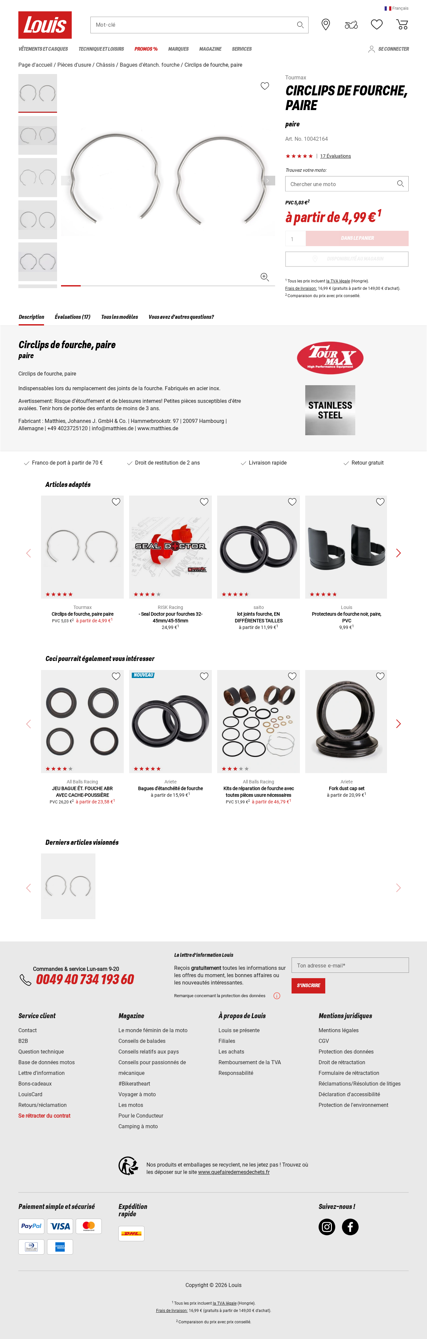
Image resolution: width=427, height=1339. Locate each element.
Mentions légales (339, 1030)
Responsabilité (236, 1073)
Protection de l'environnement (353, 1105)
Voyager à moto (137, 1094)
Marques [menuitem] (178, 49)
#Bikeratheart (134, 1084)
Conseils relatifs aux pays (148, 1052)
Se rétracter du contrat (44, 1116)
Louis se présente (239, 1030)
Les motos (130, 1105)
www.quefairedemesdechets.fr (234, 1172)
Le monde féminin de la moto (152, 1030)
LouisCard (30, 1094)
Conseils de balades (141, 1041)
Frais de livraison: (301, 288)
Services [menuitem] (242, 49)
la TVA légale (338, 281)
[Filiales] (326, 25)
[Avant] (269, 180)
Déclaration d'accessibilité (349, 1094)
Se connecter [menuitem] (393, 49)
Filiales (227, 1041)
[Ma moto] (351, 25)
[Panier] (402, 25)
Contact (27, 1030)
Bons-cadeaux (35, 1084)
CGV (324, 1041)
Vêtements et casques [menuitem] (43, 49)
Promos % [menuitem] (145, 49)
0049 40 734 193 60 (84, 980)
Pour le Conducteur (140, 1116)
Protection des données (346, 1052)
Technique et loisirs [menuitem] (101, 49)
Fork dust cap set (347, 788)
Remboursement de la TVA (250, 1062)
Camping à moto (138, 1126)
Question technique (41, 1052)
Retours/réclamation (42, 1105)
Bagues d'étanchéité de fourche (170, 788)
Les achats (231, 1052)
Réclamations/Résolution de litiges (360, 1084)
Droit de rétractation (342, 1062)
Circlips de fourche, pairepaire (82, 614)
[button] (397, 8)
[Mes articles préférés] (376, 25)
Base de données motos (46, 1062)
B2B (23, 1041)
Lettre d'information (41, 1073)
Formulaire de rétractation (349, 1073)
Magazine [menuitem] (210, 49)
